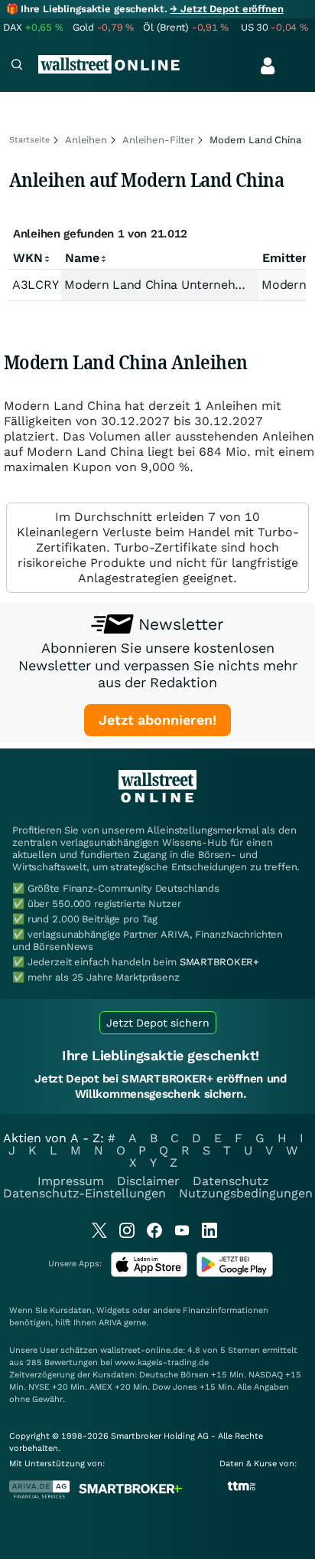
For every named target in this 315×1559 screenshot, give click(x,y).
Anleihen (86, 140)
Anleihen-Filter (158, 140)
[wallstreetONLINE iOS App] (149, 1273)
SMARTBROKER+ (219, 962)
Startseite (29, 140)
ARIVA (110, 1323)
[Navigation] (17, 66)
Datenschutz (231, 1181)
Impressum (70, 1181)
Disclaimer (148, 1181)
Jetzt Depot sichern (157, 1023)
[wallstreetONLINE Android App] (234, 1273)
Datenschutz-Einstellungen (84, 1193)
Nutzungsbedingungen (246, 1193)
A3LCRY (35, 284)
